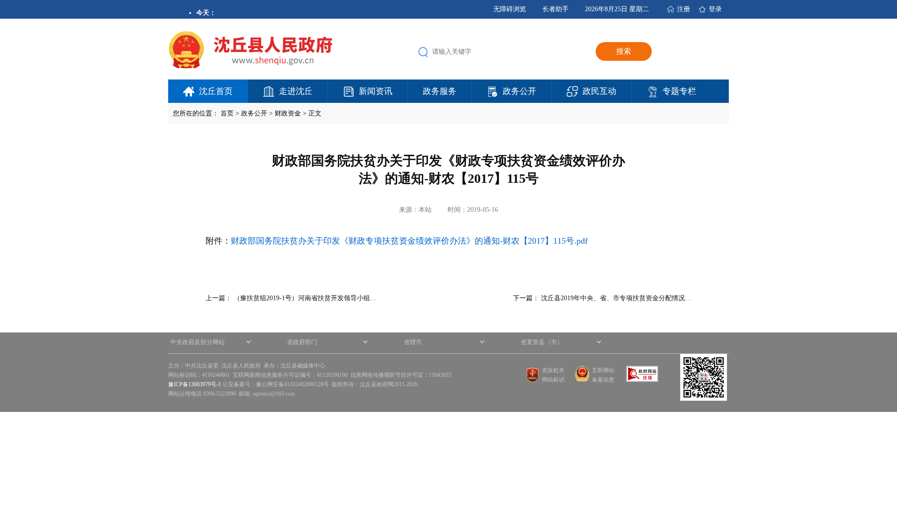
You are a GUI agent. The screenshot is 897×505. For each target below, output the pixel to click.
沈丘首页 (216, 91)
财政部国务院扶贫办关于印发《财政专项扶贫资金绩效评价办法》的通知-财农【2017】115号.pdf (409, 240)
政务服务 (439, 91)
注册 (683, 9)
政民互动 (599, 91)
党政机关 (553, 370)
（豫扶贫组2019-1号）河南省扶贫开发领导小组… (305, 298)
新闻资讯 (375, 91)
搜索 (623, 51)
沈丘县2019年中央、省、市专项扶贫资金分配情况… (616, 298)
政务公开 (519, 91)
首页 (227, 113)
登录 (715, 9)
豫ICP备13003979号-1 (194, 384)
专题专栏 (679, 91)
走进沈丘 (296, 91)
